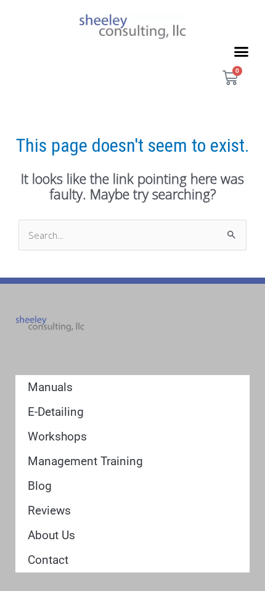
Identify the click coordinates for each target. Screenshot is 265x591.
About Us (51, 535)
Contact (48, 560)
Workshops (57, 436)
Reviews (49, 510)
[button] (241, 51)
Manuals (50, 387)
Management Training (85, 461)
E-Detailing (56, 412)
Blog (40, 486)
